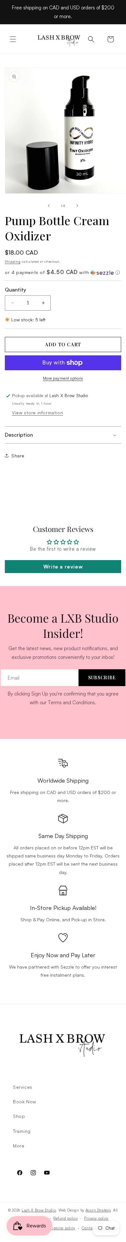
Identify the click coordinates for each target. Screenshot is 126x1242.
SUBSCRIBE (102, 677)
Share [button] (18, 455)
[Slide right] (77, 206)
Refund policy (65, 1218)
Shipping (13, 261)
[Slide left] (49, 206)
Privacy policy (96, 1218)
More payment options (63, 378)
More (18, 1145)
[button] (13, 39)
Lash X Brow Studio (39, 1210)
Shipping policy (62, 1228)
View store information (37, 412)
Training (22, 1131)
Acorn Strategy (98, 1210)
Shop (19, 1116)
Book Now (24, 1101)
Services (22, 1087)
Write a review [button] (63, 566)
